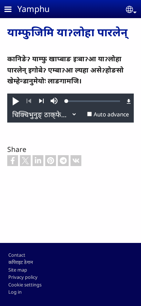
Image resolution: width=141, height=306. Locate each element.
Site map (17, 269)
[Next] (41, 101)
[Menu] (12, 10)
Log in (15, 292)
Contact (16, 255)
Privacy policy (23, 277)
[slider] (93, 101)
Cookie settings (25, 284)
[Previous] (28, 101)
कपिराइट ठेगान (20, 262)
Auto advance (111, 114)
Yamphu (33, 9)
